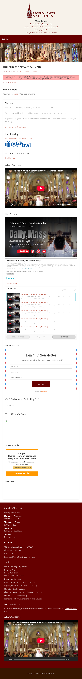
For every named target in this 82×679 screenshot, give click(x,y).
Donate (11, 278)
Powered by (12, 283)
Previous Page (18, 337)
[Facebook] (7, 488)
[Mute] (71, 659)
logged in (16, 94)
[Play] (7, 659)
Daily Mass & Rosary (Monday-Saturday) (34, 295)
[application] (41, 640)
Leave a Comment (31, 71)
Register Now (10, 158)
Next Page (64, 337)
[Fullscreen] (75, 659)
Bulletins (13, 82)
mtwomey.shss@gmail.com (15, 127)
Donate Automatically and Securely (18, 138)
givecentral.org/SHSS (27, 268)
